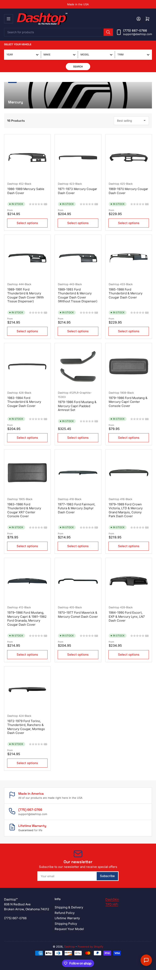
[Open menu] (8, 18)
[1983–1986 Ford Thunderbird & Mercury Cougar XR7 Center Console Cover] (27, 473)
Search (78, 66)
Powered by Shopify (90, 946)
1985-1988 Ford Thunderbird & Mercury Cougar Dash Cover (125, 293)
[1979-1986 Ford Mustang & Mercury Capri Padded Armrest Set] (78, 366)
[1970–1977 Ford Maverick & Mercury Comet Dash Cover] (78, 581)
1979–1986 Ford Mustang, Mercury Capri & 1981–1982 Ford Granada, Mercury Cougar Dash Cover (27, 618)
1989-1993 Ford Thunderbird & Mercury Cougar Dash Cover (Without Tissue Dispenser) (77, 295)
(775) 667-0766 (135, 30)
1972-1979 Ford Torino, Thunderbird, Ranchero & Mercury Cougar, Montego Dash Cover (26, 727)
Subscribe (107, 876)
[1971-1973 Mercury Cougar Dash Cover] (78, 157)
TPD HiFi (111, 904)
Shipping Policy (66, 924)
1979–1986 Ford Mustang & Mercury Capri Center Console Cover (128, 402)
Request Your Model (69, 929)
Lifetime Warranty (67, 918)
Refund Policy (65, 913)
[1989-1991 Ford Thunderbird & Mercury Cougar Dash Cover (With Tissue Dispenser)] (27, 258)
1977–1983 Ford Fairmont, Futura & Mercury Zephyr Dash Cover (76, 508)
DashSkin (112, 899)
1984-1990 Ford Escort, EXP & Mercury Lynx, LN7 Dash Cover (127, 616)
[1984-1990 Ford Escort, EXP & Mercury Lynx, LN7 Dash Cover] (129, 581)
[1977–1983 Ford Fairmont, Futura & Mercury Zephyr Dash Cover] (78, 473)
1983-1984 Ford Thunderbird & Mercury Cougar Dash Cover (24, 402)
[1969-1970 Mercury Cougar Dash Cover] (129, 157)
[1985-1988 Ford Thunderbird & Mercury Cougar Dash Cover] (129, 258)
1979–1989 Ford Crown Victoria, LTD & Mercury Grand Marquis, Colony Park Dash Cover (126, 510)
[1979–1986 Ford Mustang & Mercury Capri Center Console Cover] (129, 366)
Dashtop (12, 183)
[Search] (108, 32)
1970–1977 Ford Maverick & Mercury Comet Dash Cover (78, 615)
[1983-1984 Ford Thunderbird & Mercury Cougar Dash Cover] (27, 366)
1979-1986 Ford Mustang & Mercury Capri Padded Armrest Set (77, 406)
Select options (27, 223)
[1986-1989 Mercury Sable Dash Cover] (27, 157)
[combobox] (59, 32)
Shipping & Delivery (69, 907)
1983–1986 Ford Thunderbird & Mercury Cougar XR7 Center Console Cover (24, 510)
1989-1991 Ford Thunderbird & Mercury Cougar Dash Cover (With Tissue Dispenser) (25, 295)
